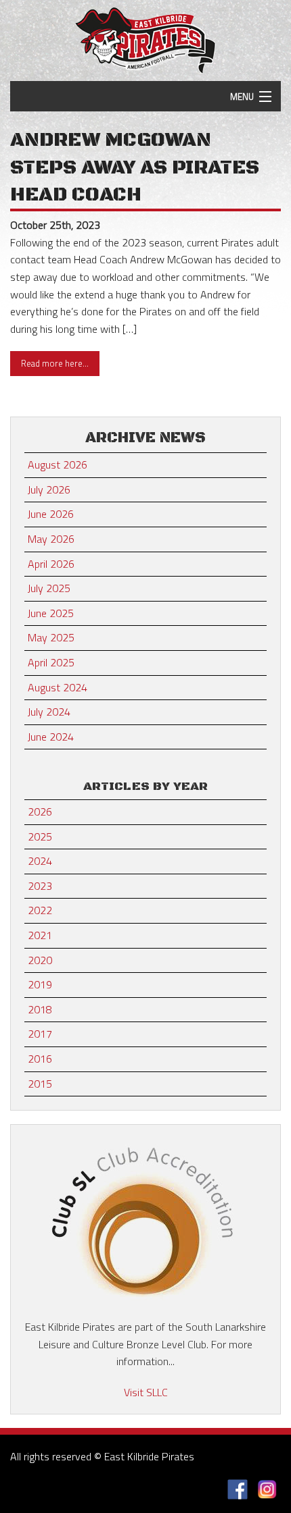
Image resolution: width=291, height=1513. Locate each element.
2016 (40, 1059)
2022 (40, 910)
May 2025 (51, 637)
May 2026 (51, 539)
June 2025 (51, 613)
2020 (40, 960)
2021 (40, 935)
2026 (40, 811)
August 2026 (57, 464)
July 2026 (49, 489)
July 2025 (49, 588)
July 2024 (49, 712)
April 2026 (51, 564)
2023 (40, 886)
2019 (40, 984)
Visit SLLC (146, 1392)
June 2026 (51, 514)
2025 (40, 836)
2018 (40, 1009)
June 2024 (51, 736)
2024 (40, 861)
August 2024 (57, 687)
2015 (40, 1084)
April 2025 (51, 662)
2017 (40, 1034)
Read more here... (55, 363)
